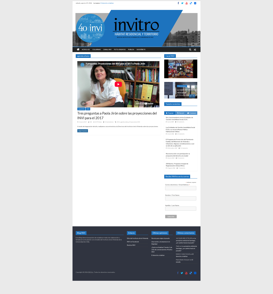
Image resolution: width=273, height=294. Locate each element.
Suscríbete (141, 49)
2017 (118, 122)
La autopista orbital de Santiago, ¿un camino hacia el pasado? (186, 240)
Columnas (96, 49)
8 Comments (180, 158)
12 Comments (180, 134)
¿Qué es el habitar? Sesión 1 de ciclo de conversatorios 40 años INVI (161, 249)
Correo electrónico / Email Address (177, 185)
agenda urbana (124, 122)
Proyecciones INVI (134, 122)
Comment (193, 113)
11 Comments (184, 148)
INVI (88, 109)
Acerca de (86, 49)
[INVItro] (78, 49)
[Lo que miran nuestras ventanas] (180, 83)
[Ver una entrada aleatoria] (195, 49)
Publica (131, 49)
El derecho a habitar (107, 3)
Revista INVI (131, 245)
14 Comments (180, 122)
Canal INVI (107, 49)
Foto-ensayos (120, 49)
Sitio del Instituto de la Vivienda (137, 238)
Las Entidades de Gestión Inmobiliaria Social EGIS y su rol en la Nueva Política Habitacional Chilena (180, 129)
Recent (181, 113)
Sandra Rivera (185, 95)
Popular (171, 113)
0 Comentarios (109, 122)
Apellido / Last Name (172, 205)
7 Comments (181, 168)
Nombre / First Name (172, 195)
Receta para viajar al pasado (160, 238)
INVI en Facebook (133, 242)
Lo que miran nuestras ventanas (177, 91)
